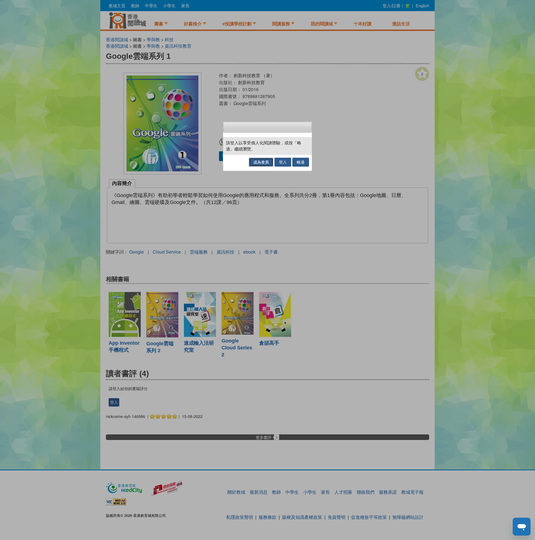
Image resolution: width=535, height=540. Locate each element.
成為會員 (261, 162)
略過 (301, 162)
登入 (283, 162)
